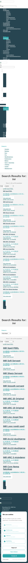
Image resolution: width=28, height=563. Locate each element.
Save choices (14, 551)
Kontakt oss (6, 31)
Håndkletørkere (10, 79)
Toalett (6, 166)
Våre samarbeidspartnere (13, 28)
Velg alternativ (7, 198)
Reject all (14, 547)
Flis (6, 155)
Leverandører (10, 93)
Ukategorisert (8, 168)
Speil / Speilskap (11, 19)
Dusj (6, 153)
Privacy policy (5, 559)
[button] (14, 34)
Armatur (7, 149)
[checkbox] (14, 525)
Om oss (4, 98)
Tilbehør (7, 164)
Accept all (14, 555)
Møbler (6, 160)
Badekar (7, 151)
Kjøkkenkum (8, 158)
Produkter (6, 10)
